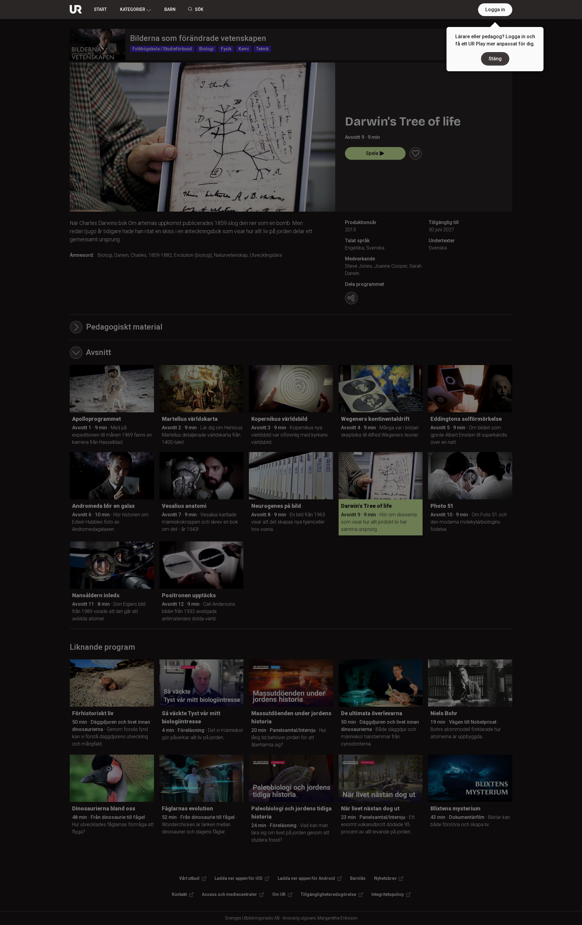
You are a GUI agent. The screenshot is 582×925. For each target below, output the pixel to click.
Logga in (495, 9)
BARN (170, 9)
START (100, 9)
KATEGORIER (132, 9)
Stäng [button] (495, 59)
